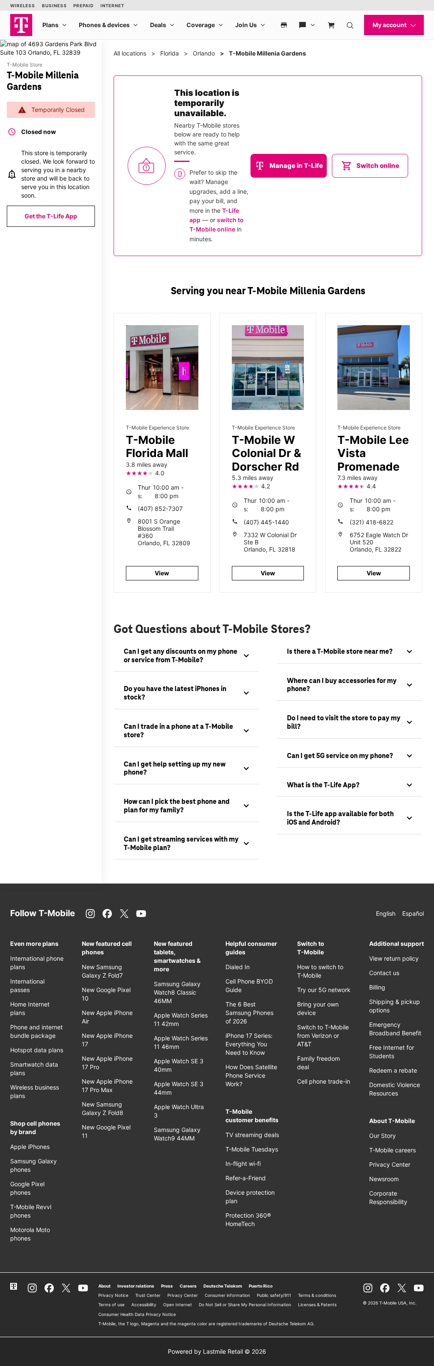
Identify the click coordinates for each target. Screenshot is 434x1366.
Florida (169, 53)
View (162, 573)
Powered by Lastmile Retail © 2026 (217, 1351)
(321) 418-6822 (371, 522)
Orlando (204, 53)
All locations (130, 53)
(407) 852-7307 (160, 508)
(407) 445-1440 (266, 522)
